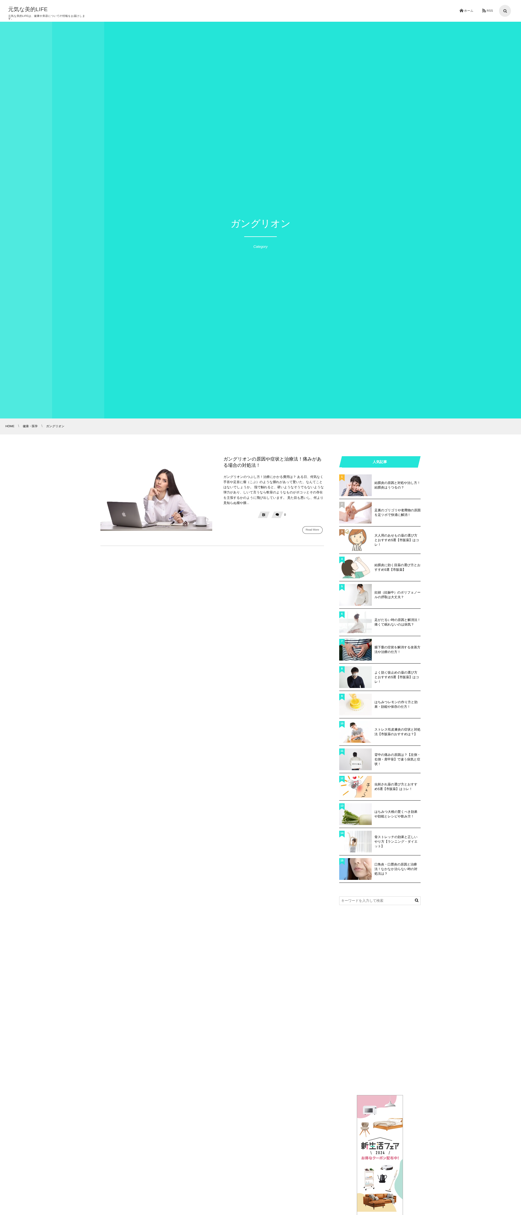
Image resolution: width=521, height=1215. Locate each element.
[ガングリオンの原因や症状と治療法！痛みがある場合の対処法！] (156, 493)
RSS (490, 10)
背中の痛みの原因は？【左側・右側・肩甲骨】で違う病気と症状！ (397, 759)
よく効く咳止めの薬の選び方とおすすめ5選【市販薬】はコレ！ (396, 677)
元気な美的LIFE (28, 9)
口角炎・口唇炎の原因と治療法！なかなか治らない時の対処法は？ (395, 868)
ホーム (469, 10)
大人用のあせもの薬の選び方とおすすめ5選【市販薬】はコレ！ (396, 540)
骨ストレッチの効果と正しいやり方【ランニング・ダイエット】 (396, 841)
